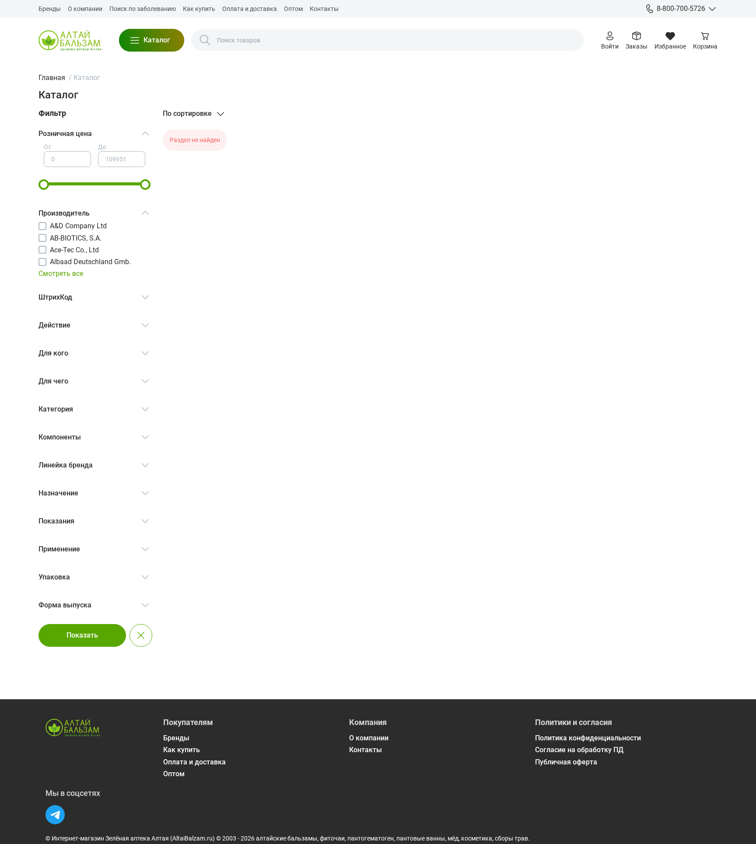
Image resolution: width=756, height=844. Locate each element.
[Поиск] (205, 40)
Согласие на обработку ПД (579, 750)
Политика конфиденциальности (588, 738)
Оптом (293, 8)
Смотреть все (60, 273)
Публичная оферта (566, 762)
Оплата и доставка (249, 8)
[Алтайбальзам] (70, 40)
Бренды (49, 8)
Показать (82, 635)
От (47, 146)
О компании (85, 8)
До (102, 146)
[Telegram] (55, 814)
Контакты (324, 8)
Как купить (199, 8)
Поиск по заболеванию (142, 8)
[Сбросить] (141, 635)
